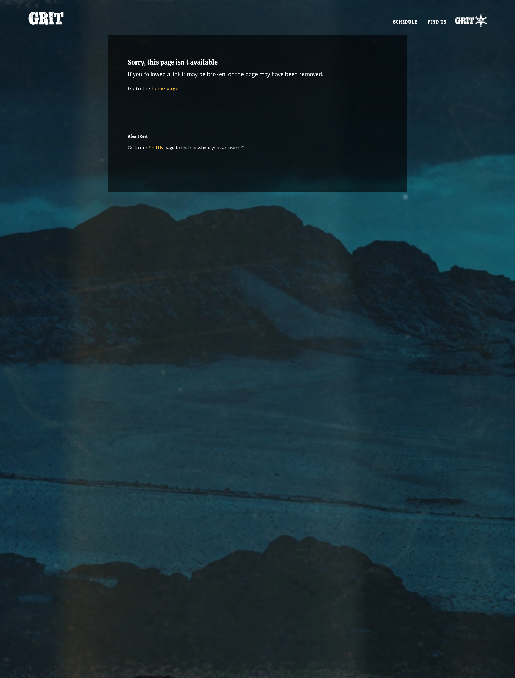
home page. (166, 88)
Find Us (437, 22)
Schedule (405, 22)
